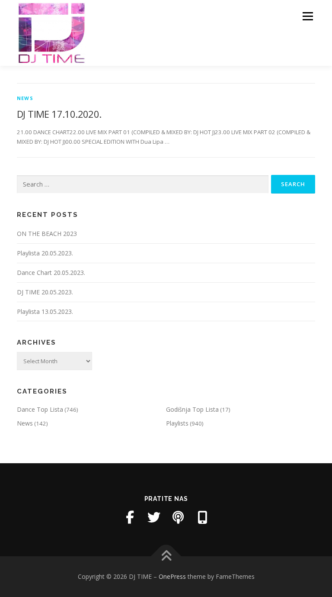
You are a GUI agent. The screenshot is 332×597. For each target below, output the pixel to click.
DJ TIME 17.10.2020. (59, 113)
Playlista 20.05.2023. (45, 253)
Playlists (177, 423)
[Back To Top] (166, 556)
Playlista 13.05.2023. (45, 311)
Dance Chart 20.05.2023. (51, 272)
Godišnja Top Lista (192, 409)
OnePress (172, 576)
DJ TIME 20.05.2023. (45, 292)
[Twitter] (153, 517)
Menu (307, 16)
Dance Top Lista (40, 409)
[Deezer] (202, 517)
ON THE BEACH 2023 (47, 233)
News (25, 98)
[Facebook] (129, 517)
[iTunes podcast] (178, 517)
